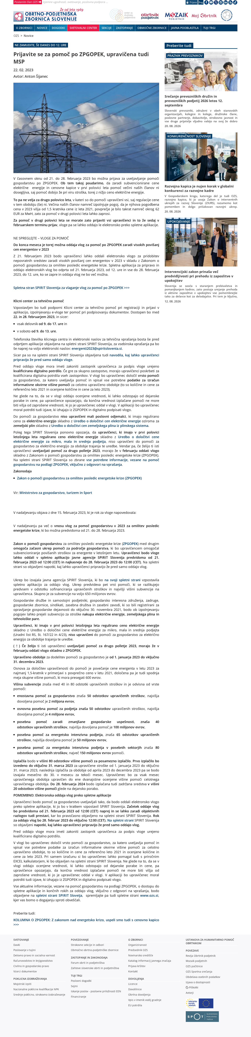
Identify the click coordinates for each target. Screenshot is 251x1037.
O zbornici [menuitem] (24, 28)
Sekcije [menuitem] (107, 28)
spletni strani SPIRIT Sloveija (59, 895)
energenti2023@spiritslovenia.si (97, 348)
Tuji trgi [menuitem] (209, 28)
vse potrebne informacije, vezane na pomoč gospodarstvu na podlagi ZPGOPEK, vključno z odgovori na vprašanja (86, 462)
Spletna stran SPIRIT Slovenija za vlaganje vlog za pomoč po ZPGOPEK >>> (71, 287)
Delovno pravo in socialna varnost (34, 955)
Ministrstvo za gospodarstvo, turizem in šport (55, 492)
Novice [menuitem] (42, 28)
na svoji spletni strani (122, 580)
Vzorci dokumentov (25, 971)
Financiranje (78, 996)
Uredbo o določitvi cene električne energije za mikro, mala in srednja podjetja (86, 439)
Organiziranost (137, 945)
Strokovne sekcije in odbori (87, 945)
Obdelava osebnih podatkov (203, 977)
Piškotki (193, 987)
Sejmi (74, 986)
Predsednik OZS (138, 950)
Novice (28, 36)
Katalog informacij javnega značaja (149, 960)
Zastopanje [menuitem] (124, 28)
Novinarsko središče (140, 955)
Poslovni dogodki (81, 980)
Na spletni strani (120, 820)
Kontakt (133, 971)
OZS (16, 36)
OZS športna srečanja (199, 971)
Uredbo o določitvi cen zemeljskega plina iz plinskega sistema (99, 425)
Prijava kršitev (136, 966)
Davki (16, 945)
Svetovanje (21, 939)
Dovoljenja (136, 978)
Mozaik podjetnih (196, 961)
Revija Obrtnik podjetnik (201, 955)
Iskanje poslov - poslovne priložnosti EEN (96, 991)
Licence (132, 984)
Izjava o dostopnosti (198, 982)
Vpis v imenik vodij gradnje (144, 1000)
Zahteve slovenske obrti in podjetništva (95, 968)
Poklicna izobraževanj (29, 978)
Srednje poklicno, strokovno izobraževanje (39, 994)
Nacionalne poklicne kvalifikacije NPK (36, 989)
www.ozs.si (149, 895)
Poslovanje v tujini (24, 950)
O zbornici (135, 939)
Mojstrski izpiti (22, 984)
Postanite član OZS (25, 2)
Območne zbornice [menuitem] (151, 28)
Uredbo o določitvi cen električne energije (107, 421)
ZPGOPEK (130, 543)
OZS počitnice (194, 966)
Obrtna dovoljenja (139, 994)
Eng (201, 2)
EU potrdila (135, 1005)
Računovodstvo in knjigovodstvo (33, 960)
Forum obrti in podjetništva (88, 962)
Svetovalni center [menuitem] (83, 28)
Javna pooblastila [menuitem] (185, 28)
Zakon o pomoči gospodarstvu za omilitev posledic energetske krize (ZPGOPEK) (79, 478)
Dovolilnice (135, 989)
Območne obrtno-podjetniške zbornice (95, 950)
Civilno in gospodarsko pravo (31, 966)
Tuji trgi (76, 975)
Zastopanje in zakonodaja (89, 957)
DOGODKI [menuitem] (58, 28)
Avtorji (190, 992)
